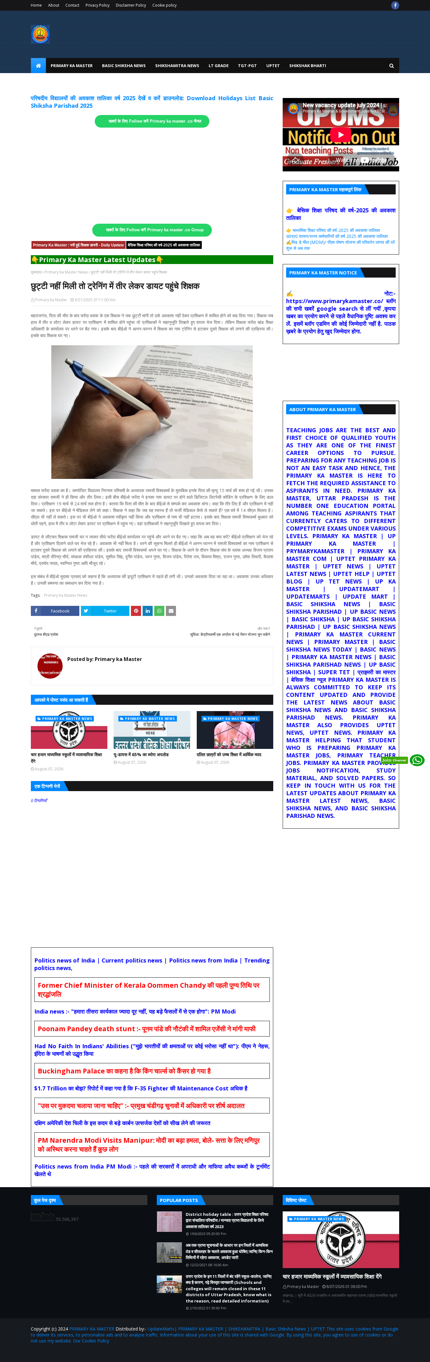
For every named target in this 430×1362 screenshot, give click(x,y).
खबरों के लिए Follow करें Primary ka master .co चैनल (155, 121)
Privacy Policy (98, 5)
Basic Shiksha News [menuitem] (124, 65)
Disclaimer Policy (131, 5)
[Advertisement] (152, 176)
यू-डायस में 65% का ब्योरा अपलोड (141, 754)
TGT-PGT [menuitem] (247, 65)
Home (36, 5)
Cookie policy (164, 5)
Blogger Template (104, 1353)
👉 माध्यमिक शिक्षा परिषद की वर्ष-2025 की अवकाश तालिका (333, 230)
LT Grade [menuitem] (219, 65)
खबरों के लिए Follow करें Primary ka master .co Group (155, 230)
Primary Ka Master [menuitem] (72, 65)
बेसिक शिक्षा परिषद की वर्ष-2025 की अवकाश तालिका (164, 245)
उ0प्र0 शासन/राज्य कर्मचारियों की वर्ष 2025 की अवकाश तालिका (337, 236)
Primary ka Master (51, 299)
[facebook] (395, 5)
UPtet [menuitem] (273, 65)
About (53, 5)
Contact (72, 5)
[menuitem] (38, 65)
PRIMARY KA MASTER (91, 1329)
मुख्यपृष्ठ (36, 272)
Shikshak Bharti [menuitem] (307, 65)
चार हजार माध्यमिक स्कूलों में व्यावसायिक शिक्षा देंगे (66, 757)
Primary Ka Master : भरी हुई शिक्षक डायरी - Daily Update (78, 245)
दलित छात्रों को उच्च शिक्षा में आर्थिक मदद (229, 754)
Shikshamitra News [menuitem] (177, 65)
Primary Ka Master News (66, 272)
